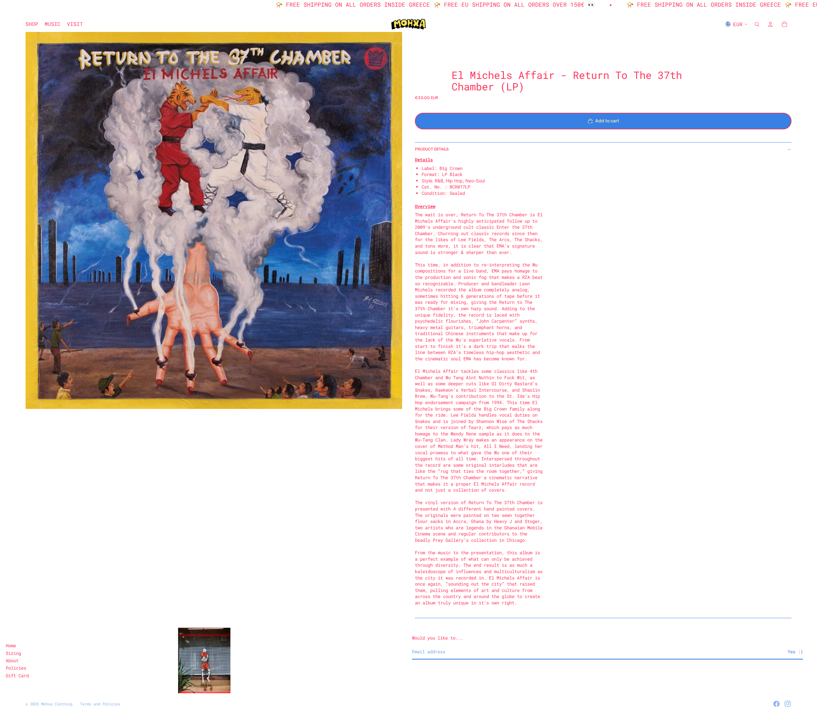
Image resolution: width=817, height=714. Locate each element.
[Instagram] (787, 704)
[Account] (770, 24)
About (12, 660)
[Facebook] (776, 704)
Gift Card (17, 675)
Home (11, 645)
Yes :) (795, 652)
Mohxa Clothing (56, 703)
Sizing (13, 653)
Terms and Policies (100, 703)
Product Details (432, 149)
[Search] (757, 24)
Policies (16, 668)
